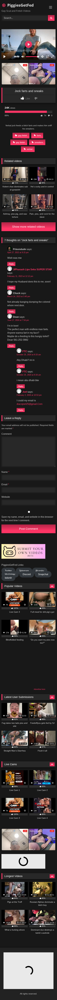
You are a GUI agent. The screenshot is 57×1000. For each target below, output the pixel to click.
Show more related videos (28, 226)
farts (39, 135)
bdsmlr (8, 578)
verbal (29, 149)
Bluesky (40, 571)
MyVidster (10, 574)
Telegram (24, 571)
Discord (27, 574)
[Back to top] (47, 991)
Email (5, 484)
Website (5, 497)
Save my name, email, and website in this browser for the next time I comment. (27, 519)
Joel (24, 392)
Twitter (8, 571)
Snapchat (43, 574)
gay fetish (22, 135)
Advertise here (39, 689)
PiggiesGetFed (20, 5)
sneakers (39, 142)
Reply (11, 264)
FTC (24, 351)
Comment (6, 434)
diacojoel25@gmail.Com (29, 404)
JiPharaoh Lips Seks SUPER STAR (32, 269)
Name (5, 472)
